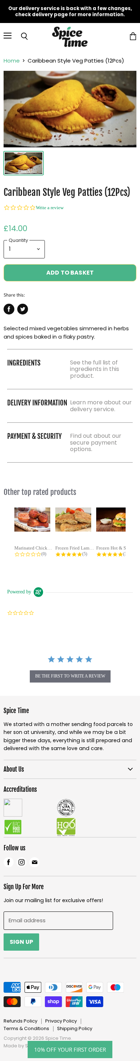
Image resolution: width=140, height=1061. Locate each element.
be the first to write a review (70, 676)
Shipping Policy (74, 1028)
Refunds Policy (20, 1021)
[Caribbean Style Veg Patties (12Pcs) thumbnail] (23, 163)
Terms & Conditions (26, 1028)
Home (12, 61)
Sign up (21, 942)
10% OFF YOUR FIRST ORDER (70, 1049)
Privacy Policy (61, 1021)
